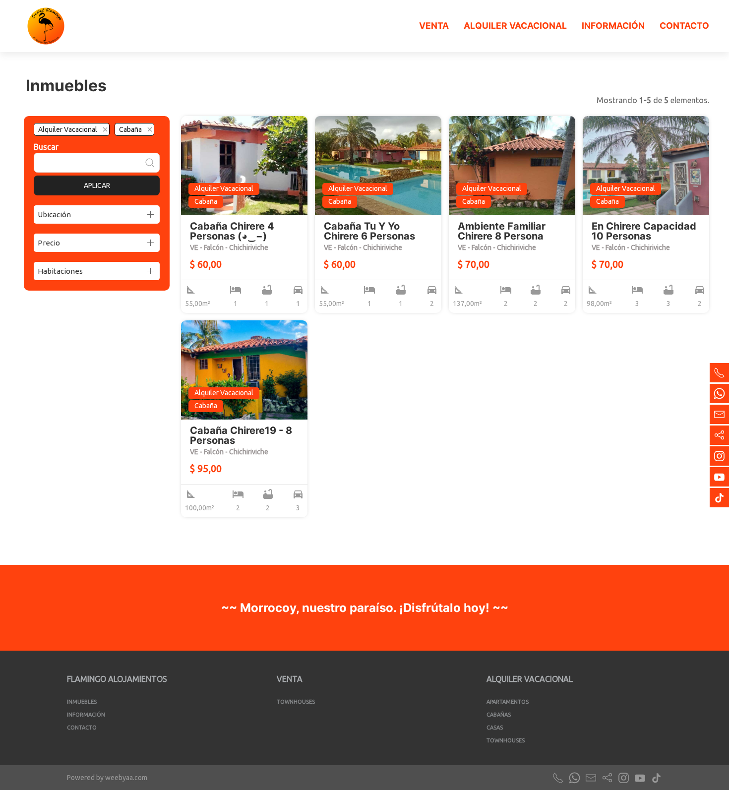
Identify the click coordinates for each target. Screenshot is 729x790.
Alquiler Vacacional (515, 25)
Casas (494, 727)
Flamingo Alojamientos (117, 678)
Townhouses (296, 702)
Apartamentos (507, 702)
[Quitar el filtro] (105, 129)
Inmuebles (82, 702)
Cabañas (498, 715)
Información (613, 25)
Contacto (684, 25)
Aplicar (97, 185)
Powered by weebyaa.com (107, 778)
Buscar (46, 146)
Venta (434, 25)
